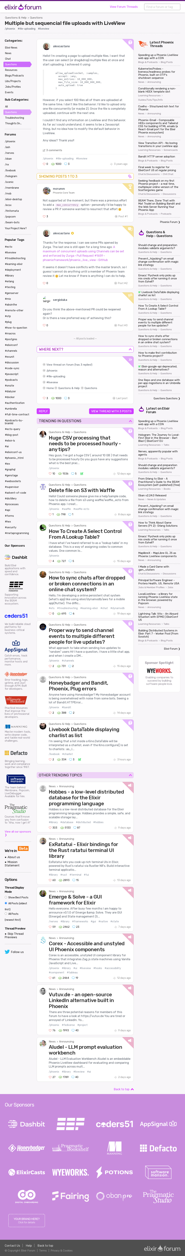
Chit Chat (168, 174)
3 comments (54, 150)
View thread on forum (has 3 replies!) (69, 364)
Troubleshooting (14, 117)
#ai (89, 1071)
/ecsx (8, 205)
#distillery (11, 498)
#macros (10, 333)
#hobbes (98, 822)
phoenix (52, 370)
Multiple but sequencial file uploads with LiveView (65, 23)
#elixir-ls (10, 440)
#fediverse (68, 1025)
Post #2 (123, 283)
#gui (93, 921)
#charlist (67, 754)
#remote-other (14, 310)
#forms (9, 515)
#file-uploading (26, 28)
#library (53, 822)
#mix (8, 298)
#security (10, 527)
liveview (53, 382)
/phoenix (10, 28)
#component (56, 972)
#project (82, 1025)
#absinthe (11, 304)
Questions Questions (166, 398)
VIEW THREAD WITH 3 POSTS (111, 411)
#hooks (97, 968)
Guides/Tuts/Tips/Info (150, 100)
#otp (8, 316)
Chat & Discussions (149, 174)
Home (50, 388)
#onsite (9, 385)
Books (167, 489)
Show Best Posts (18, 897)
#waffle (66, 509)
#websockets (13, 481)
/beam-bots (12, 222)
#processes (12, 504)
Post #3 (123, 325)
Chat (8, 58)
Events (9, 92)
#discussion (12, 362)
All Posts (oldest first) (16, 906)
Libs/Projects (13, 81)
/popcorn (10, 216)
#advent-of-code (15, 492)
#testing (10, 287)
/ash (7, 147)
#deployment (13, 269)
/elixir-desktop (13, 199)
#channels (68, 660)
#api (7, 510)
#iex (7, 463)
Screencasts (171, 150)
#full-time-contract (17, 414)
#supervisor (12, 487)
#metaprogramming (17, 533)
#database (66, 822)
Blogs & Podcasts (148, 62)
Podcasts (166, 214)
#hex (8, 521)
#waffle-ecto (81, 509)
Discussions (169, 194)
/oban (8, 158)
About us (14, 857)
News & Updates (156, 499)
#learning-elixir (89, 608)
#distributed (83, 822)
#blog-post (11, 434)
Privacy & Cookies (62, 1250)
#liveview (43, 28)
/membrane (12, 187)
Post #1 (123, 216)
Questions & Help (16, 17)
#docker (10, 397)
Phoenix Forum (169, 222)
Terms (43, 1250)
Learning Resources (149, 95)
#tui (86, 874)
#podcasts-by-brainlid (14, 422)
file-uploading (56, 376)
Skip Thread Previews (14, 935)
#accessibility (113, 968)
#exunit (9, 356)
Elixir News (11, 47)
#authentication (15, 403)
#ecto (8, 246)
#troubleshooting (67, 608)
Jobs (170, 587)
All (6, 106)
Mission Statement (12, 863)
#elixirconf (11, 345)
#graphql (10, 469)
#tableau (72, 972)
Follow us (17, 952)
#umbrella (11, 408)
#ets (52, 608)
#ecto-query (12, 429)
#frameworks (80, 921)
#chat (104, 608)
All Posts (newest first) (13, 916)
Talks (166, 445)
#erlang (9, 281)
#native (103, 921)
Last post (122, 398)
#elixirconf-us (13, 452)
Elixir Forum (171, 648)
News (52, 786)
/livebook (54, 754)
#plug (8, 322)
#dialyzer (10, 391)
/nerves (53, 921)
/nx (7, 164)
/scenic (9, 182)
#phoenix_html (14, 458)
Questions (36, 17)
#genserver (11, 293)
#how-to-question (16, 327)
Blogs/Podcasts (14, 75)
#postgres (11, 339)
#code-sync (12, 368)
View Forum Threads (124, 6)
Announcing (66, 786)
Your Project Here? (16, 228)
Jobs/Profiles (13, 86)
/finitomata (12, 210)
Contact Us (12, 1245)
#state (114, 921)
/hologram (11, 176)
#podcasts (11, 379)
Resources (11, 70)
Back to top (121, 1089)
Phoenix (167, 42)
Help (29, 1245)
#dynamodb (117, 608)
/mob (8, 193)
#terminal (75, 874)
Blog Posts (167, 62)
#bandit (66, 707)
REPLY (43, 411)
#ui (75, 968)
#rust (63, 874)
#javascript (11, 374)
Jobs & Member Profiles (151, 587)
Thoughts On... (13, 123)
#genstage (11, 475)
